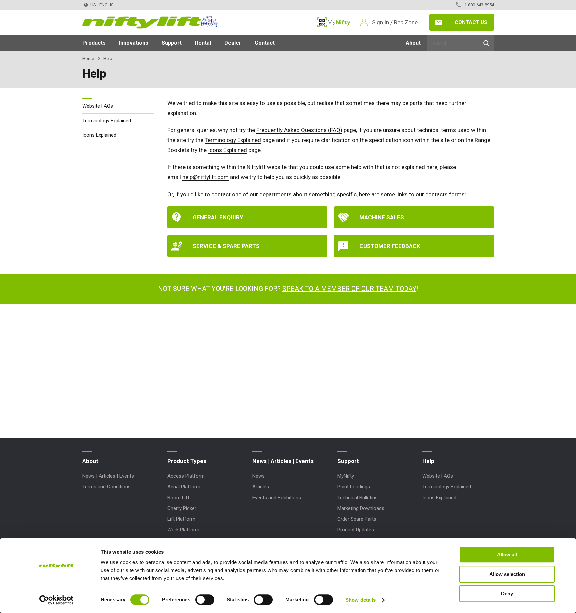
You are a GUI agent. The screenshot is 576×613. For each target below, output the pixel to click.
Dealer (232, 43)
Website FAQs (97, 106)
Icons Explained (227, 150)
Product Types (186, 461)
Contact (265, 43)
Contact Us (471, 22)
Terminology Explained (233, 140)
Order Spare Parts (356, 519)
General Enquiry (218, 217)
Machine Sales (381, 217)
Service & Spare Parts (226, 246)
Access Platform (186, 476)
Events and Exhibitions (276, 498)
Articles (260, 487)
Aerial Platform (183, 487)
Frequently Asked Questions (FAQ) (299, 130)
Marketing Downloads (360, 508)
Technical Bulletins (357, 498)
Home (88, 58)
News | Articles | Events (108, 476)
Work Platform (183, 530)
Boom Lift (178, 498)
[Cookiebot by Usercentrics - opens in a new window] (56, 600)
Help (428, 461)
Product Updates (355, 530)
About (413, 43)
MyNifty (333, 22)
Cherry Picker (181, 508)
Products (94, 43)
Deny (507, 593)
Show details (360, 600)
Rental (203, 43)
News (258, 476)
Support (172, 43)
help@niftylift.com (205, 177)
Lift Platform (181, 519)
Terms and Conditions (106, 487)
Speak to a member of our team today (349, 289)
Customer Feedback (389, 246)
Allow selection (507, 574)
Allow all (507, 554)
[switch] (204, 599)
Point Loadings (353, 487)
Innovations (133, 43)
